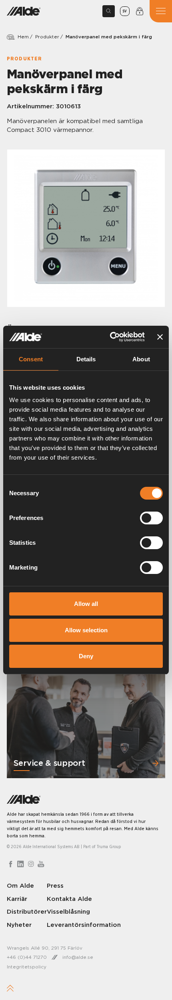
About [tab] (141, 359)
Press (55, 885)
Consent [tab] (31, 359)
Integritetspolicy (26, 967)
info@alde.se (77, 957)
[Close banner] (160, 337)
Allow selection (86, 630)
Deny (86, 656)
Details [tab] (86, 359)
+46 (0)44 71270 (27, 957)
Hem (23, 37)
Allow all (86, 603)
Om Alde (20, 885)
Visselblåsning (68, 911)
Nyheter (19, 924)
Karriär (17, 898)
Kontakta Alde (69, 898)
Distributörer (27, 911)
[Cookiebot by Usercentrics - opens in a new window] (110, 337)
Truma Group (109, 846)
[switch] (151, 518)
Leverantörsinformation (84, 924)
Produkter (47, 37)
